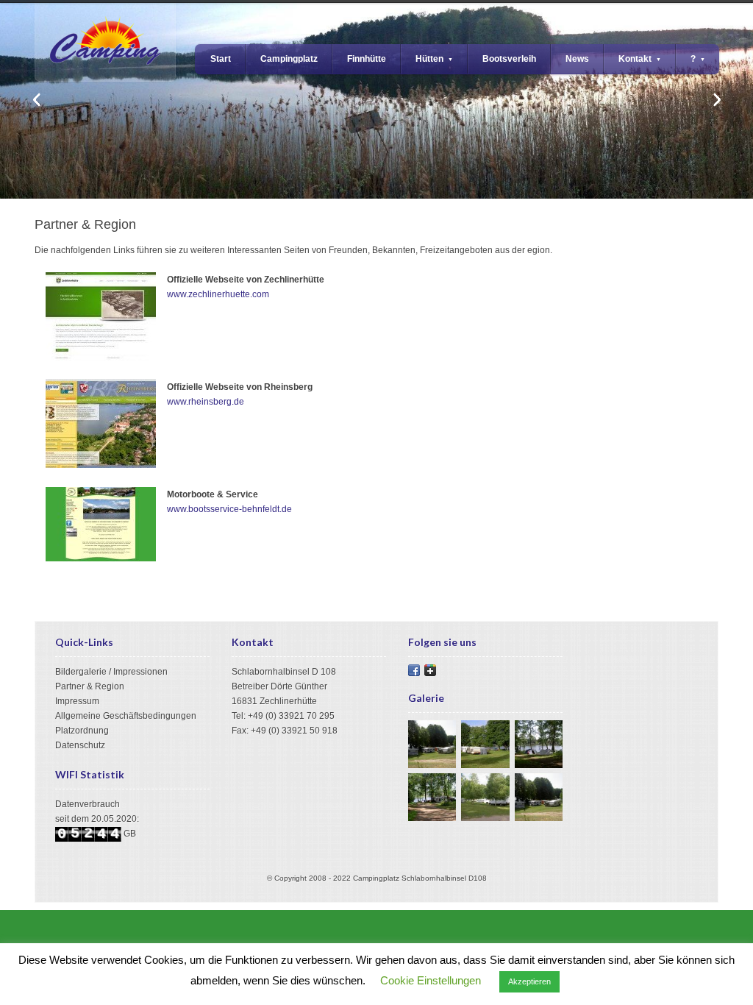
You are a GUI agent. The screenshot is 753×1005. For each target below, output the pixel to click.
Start (220, 59)
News (577, 59)
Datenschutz (80, 745)
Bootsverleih (509, 59)
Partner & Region (89, 686)
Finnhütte (366, 59)
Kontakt (639, 59)
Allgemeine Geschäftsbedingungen (125, 716)
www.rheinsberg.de (205, 402)
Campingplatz (289, 59)
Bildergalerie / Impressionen (111, 672)
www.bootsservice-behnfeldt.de (229, 509)
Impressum (77, 701)
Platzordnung (82, 730)
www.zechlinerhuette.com (218, 294)
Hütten (434, 59)
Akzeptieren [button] (529, 981)
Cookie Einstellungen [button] (430, 980)
